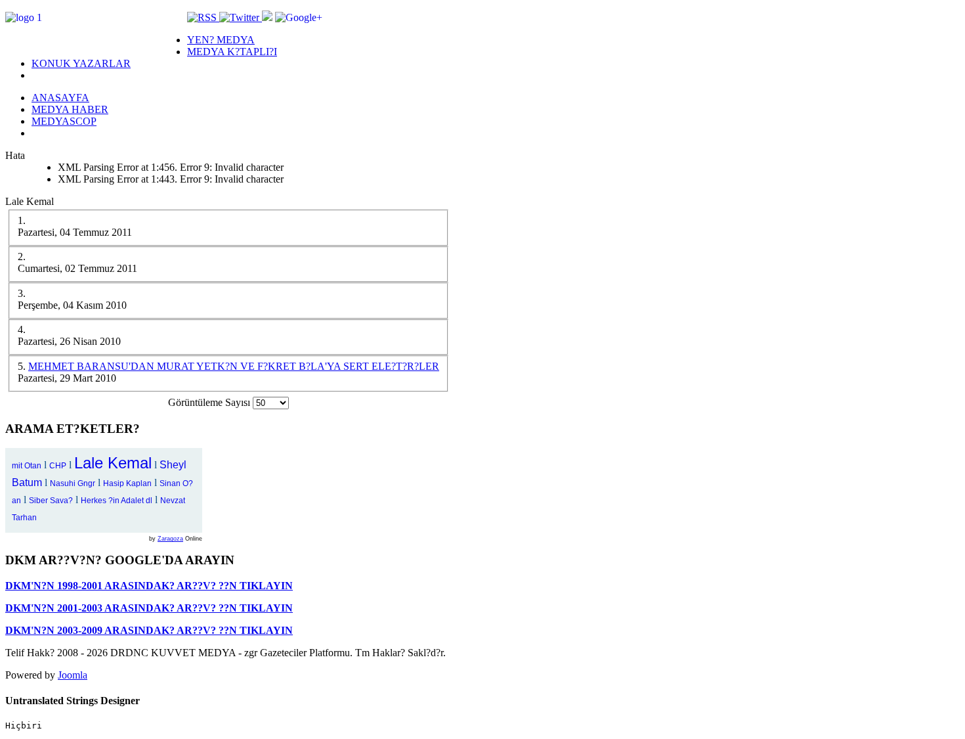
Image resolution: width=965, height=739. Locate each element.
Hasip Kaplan (127, 483)
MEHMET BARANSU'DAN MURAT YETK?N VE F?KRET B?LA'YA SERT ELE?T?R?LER (233, 366)
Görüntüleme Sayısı (210, 402)
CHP (57, 465)
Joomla (72, 675)
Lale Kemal (113, 463)
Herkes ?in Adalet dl (116, 500)
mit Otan (26, 465)
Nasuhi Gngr (72, 483)
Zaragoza (170, 538)
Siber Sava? (51, 500)
